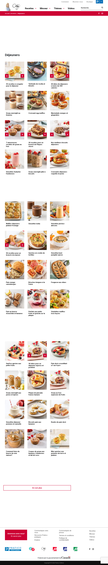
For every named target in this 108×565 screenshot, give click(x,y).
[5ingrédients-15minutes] (32, 549)
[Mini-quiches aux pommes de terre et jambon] (14, 71)
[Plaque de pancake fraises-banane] (59, 71)
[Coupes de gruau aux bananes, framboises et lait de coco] (14, 130)
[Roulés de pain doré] (14, 240)
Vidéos (71, 8)
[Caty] (44, 549)
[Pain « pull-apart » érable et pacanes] (37, 130)
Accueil (7, 13)
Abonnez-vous (78, 2)
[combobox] (90, 8)
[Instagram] (102, 13)
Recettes (13, 13)
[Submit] (101, 8)
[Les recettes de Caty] (12, 6)
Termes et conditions (66, 535)
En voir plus (37, 488)
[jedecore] (65, 549)
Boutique (90, 2)
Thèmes (92, 537)
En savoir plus (16, 535)
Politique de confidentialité (64, 539)
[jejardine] (76, 549)
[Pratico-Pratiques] (14, 549)
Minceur (92, 534)
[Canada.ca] (65, 557)
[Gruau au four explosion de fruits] (37, 351)
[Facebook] (89, 549)
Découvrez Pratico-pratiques (41, 536)
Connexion (65, 2)
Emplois (37, 540)
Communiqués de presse (65, 531)
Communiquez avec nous (41, 531)
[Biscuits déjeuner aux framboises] (59, 130)
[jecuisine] (55, 549)
